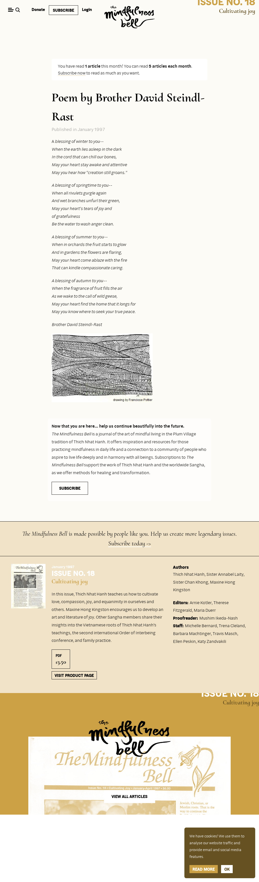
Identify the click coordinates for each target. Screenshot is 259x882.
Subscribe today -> (129, 543)
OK (227, 869)
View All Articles (129, 796)
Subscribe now (71, 73)
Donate (38, 9)
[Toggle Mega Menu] (10, 10)
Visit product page (74, 675)
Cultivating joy (237, 11)
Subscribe (63, 10)
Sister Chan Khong (190, 582)
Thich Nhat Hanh (189, 574)
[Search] (18, 10)
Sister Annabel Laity (225, 574)
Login (87, 9)
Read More (203, 869)
